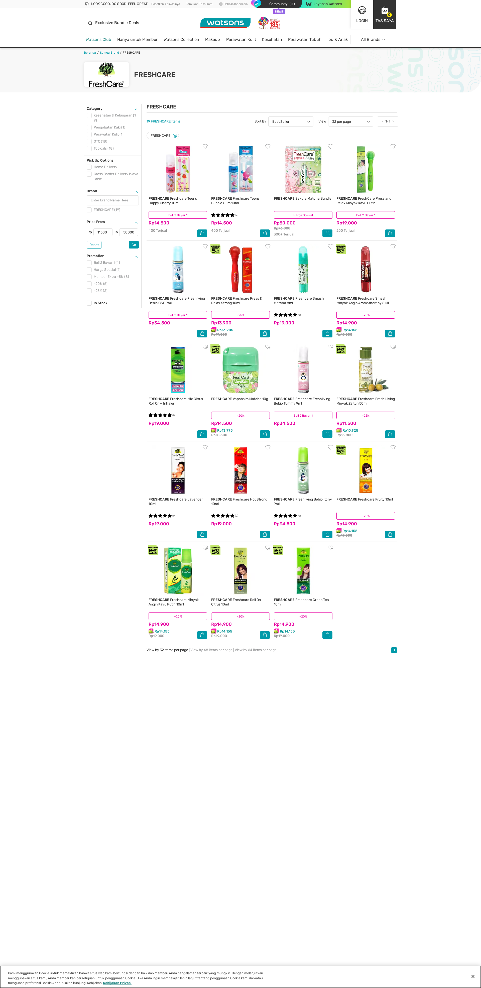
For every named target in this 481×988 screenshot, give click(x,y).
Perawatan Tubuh (304, 39)
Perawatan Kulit (241, 39)
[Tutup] (472, 976)
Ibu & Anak (337, 39)
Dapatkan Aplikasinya (165, 4)
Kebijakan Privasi (117, 983)
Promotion (95, 256)
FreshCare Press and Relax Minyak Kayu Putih (363, 200)
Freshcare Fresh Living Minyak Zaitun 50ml (365, 401)
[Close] (175, 136)
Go (134, 245)
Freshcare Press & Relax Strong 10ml (236, 300)
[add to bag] (202, 233)
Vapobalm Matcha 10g (239, 399)
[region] (240, 977)
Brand (92, 191)
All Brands (370, 39)
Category (94, 108)
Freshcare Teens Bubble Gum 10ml (235, 200)
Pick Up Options (100, 160)
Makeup (212, 39)
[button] (384, 14)
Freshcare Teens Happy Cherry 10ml (173, 200)
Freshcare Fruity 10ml (364, 499)
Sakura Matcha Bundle (302, 198)
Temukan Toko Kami (199, 4)
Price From (96, 222)
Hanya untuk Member (137, 39)
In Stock (100, 303)
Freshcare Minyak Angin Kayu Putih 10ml (174, 602)
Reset (94, 245)
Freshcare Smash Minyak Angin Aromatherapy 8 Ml (362, 300)
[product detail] (178, 169)
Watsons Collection (181, 39)
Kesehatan (272, 39)
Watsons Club (98, 39)
